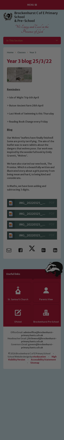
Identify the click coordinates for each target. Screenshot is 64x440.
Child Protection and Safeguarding (32, 262)
